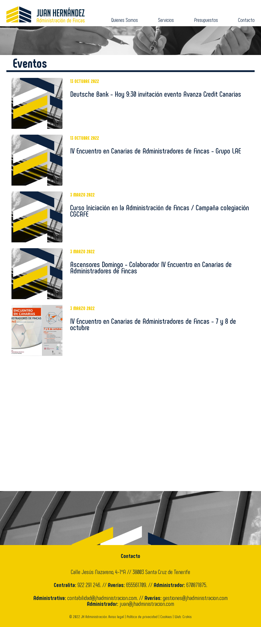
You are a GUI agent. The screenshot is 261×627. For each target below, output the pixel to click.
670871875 (196, 584)
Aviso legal (116, 616)
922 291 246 (88, 584)
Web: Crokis (183, 616)
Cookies (166, 616)
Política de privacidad (142, 616)
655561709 (136, 584)
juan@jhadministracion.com (147, 603)
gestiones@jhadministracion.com (195, 597)
